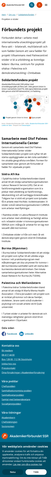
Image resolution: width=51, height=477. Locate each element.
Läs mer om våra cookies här (27, 464)
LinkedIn (29, 333)
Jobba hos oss (9, 363)
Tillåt (36, 472)
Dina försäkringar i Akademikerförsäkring (23, 372)
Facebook (12, 333)
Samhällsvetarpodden (13, 395)
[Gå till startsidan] (25, 436)
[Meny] (46, 5)
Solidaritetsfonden (26, 14)
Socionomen (8, 426)
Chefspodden (8, 386)
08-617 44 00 (8, 354)
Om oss (12, 14)
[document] (25, 459)
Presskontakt (8, 368)
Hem (4, 14)
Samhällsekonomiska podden (17, 390)
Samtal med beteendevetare (16, 399)
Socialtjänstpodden (11, 403)
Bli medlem (7, 350)
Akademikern (8, 417)
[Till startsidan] (15, 5)
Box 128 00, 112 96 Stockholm (17, 359)
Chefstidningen (9, 421)
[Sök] (31, 5)
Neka (13, 472)
